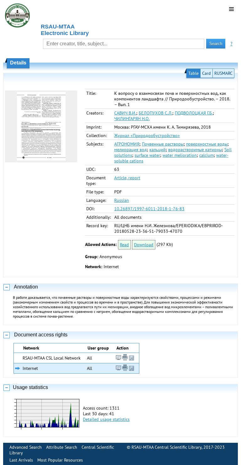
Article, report (127, 178)
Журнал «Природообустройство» (147, 135)
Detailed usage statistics (106, 419)
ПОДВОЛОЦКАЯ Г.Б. (194, 113)
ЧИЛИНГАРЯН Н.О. (132, 118)
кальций (157, 149)
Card (206, 73)
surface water (147, 155)
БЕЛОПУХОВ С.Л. (155, 113)
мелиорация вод (130, 149)
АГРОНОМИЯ (126, 144)
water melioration (180, 155)
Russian (121, 200)
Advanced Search (25, 447)
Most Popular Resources (60, 460)
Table (193, 73)
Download (143, 245)
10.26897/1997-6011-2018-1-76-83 (149, 209)
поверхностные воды (207, 144)
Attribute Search (61, 447)
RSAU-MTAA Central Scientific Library (166, 447)
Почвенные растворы (163, 144)
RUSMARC (223, 73)
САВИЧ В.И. (125, 113)
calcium (206, 155)
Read (124, 245)
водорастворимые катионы (195, 149)
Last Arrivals (21, 460)
